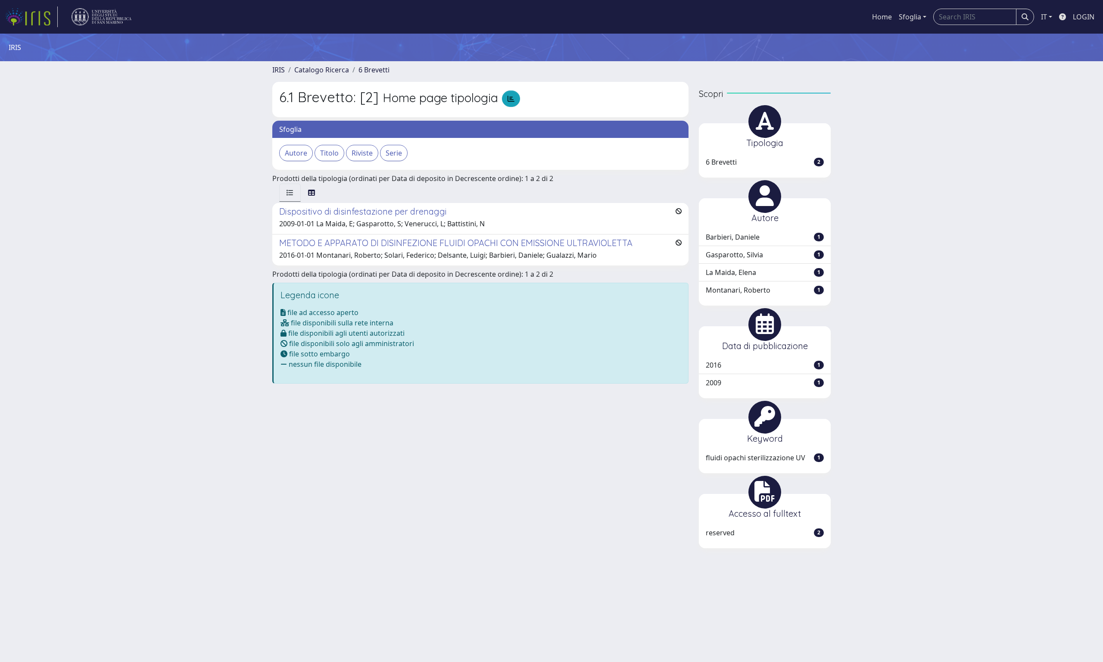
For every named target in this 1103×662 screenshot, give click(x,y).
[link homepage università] (101, 16)
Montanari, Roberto (763, 290)
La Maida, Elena (763, 272)
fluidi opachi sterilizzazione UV (763, 457)
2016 (763, 365)
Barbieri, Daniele (763, 237)
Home (882, 17)
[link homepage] (31, 16)
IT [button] (1044, 17)
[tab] (290, 193)
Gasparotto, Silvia (763, 254)
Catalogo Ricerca (321, 70)
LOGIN (1083, 17)
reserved (763, 532)
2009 (763, 382)
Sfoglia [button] (910, 17)
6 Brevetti (373, 70)
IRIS (278, 70)
